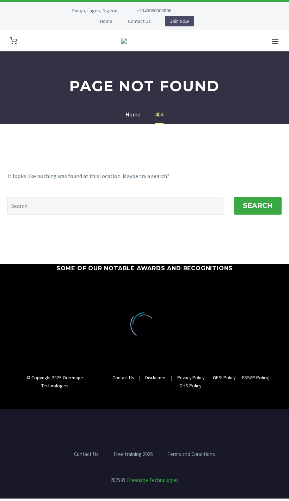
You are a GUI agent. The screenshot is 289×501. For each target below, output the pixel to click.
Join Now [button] (179, 21)
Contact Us (139, 21)
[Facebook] (199, 10)
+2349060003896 (154, 10)
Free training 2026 (133, 454)
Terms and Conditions (191, 454)
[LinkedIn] (210, 10)
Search (258, 206)
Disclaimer (156, 378)
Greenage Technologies (153, 480)
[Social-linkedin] (151, 399)
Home (106, 21)
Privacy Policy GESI (199, 378)
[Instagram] (220, 10)
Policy (228, 378)
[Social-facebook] (138, 399)
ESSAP (245, 378)
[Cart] (13, 41)
